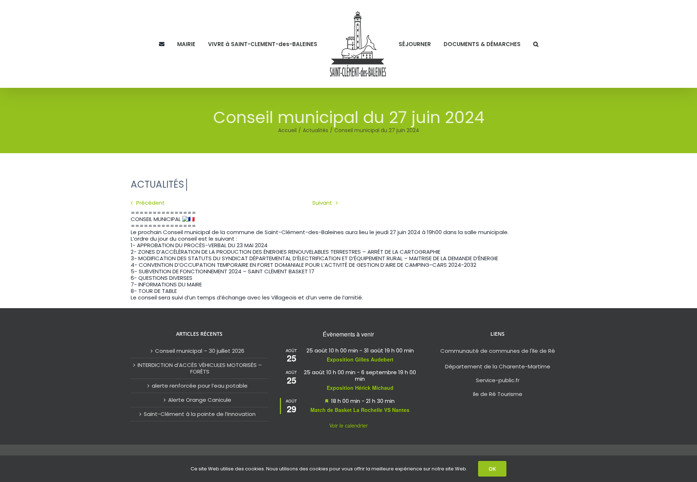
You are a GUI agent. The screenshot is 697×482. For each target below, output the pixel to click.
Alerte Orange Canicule (199, 400)
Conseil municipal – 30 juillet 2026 (199, 351)
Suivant (322, 203)
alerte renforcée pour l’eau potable (200, 386)
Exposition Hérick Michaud (360, 387)
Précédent (150, 203)
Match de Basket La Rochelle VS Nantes (359, 409)
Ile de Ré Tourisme (497, 394)
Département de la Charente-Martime (497, 366)
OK (492, 468)
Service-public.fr (497, 380)
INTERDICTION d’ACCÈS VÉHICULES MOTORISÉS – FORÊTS (200, 368)
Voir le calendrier (348, 425)
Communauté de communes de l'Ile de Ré (497, 351)
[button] (520, 44)
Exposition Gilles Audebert (360, 359)
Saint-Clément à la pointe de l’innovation (200, 414)
